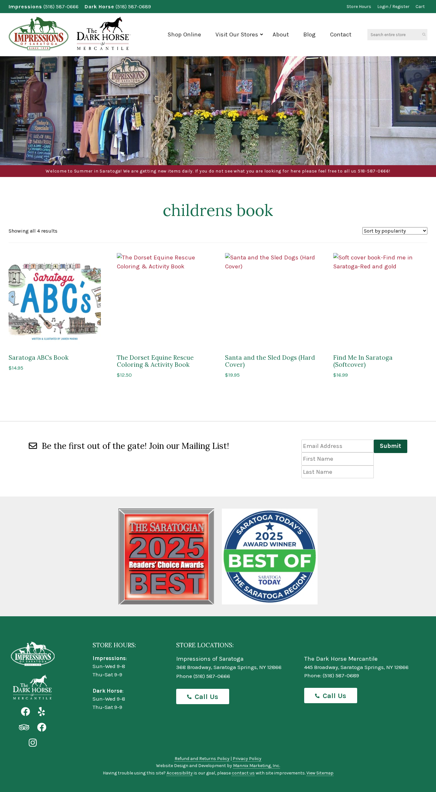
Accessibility (180, 773)
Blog (309, 34)
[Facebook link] (25, 712)
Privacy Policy (247, 758)
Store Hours (359, 6)
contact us (243, 773)
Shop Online (184, 34)
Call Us (206, 697)
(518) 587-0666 (61, 7)
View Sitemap (320, 773)
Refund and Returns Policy (202, 758)
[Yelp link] (41, 712)
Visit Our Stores (236, 34)
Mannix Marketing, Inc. (256, 765)
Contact (340, 34)
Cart (420, 6)
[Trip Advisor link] (24, 727)
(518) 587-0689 (133, 7)
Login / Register (393, 6)
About (281, 34)
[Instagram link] (33, 743)
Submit (390, 446)
